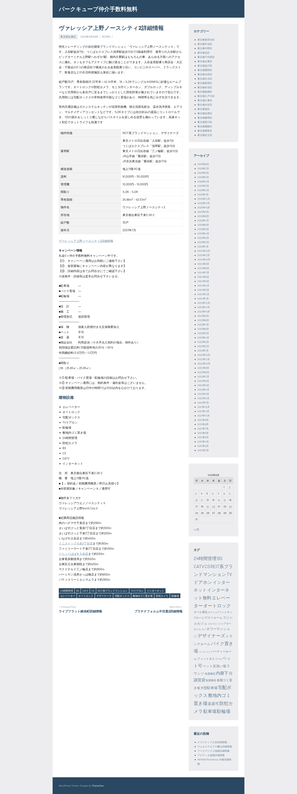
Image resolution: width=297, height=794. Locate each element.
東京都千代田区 (206, 56)
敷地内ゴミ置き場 (143, 595)
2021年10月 (203, 415)
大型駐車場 (208, 688)
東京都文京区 (204, 78)
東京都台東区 (68, 36)
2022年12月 (203, 354)
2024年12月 (203, 250)
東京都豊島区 (204, 130)
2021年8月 (203, 424)
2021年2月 (203, 450)
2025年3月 (203, 237)
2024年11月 (203, 255)
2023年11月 (203, 307)
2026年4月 (203, 181)
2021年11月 (203, 411)
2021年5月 (203, 437)
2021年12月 (203, 406)
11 (202, 499)
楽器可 (213, 703)
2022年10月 (203, 363)
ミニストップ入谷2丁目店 (76, 543)
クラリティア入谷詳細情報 (212, 742)
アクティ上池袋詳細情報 (211, 755)
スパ (204, 629)
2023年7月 (203, 324)
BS (77, 590)
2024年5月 (203, 281)
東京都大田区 (204, 74)
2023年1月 (203, 350)
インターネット (155, 590)
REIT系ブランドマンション (112, 590)
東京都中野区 (204, 48)
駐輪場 (175, 595)
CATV (85, 590)
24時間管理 (66, 590)
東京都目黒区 (204, 113)
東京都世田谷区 (206, 39)
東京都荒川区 (204, 121)
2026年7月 (203, 168)
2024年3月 (203, 289)
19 (208, 506)
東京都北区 (203, 52)
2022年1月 (203, 402)
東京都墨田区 (204, 69)
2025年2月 (203, 242)
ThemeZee (98, 785)
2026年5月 (203, 177)
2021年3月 (203, 445)
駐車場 (209, 711)
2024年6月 (203, 276)
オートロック (85, 595)
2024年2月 (203, 294)
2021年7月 (203, 428)
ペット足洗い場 (214, 666)
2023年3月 (203, 341)
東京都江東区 (204, 100)
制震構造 (211, 680)
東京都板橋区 (204, 91)
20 (213, 506)
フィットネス (206, 658)
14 (219, 499)
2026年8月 (203, 164)
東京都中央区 (204, 43)
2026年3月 (203, 185)
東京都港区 (203, 108)
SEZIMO (106, 36)
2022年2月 (203, 398)
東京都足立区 (204, 134)
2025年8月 (203, 216)
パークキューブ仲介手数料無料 (98, 8)
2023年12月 (203, 302)
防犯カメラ (162, 595)
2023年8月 (203, 320)
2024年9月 (203, 263)
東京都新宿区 (204, 82)
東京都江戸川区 (206, 95)
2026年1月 (203, 194)
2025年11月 (203, 203)
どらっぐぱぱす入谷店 (73, 554)
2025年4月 (203, 233)
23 (230, 506)
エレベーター (67, 595)
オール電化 (201, 612)
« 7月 (196, 529)
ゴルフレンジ (214, 623)
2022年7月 (203, 376)
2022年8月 (203, 372)
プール (218, 659)
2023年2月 (203, 346)
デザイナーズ (104, 595)
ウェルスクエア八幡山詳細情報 (214, 746)
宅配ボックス (122, 595)
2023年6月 (203, 328)
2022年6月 (203, 380)
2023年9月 (203, 315)
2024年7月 (203, 272)
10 (196, 499)
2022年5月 (203, 385)
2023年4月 (203, 337)
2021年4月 (203, 441)
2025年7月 (203, 220)
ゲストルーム (213, 617)
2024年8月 (203, 268)
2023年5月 (203, 333)
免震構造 (210, 673)
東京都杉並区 (204, 87)
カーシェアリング (217, 612)
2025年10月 (203, 207)
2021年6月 (203, 432)
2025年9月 (203, 211)
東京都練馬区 (204, 117)
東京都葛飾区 (204, 126)
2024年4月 (203, 285)
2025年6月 (203, 224)
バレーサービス (204, 652)
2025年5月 (203, 229)
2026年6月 (203, 172)
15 (225, 499)
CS (92, 590)
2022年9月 (203, 367)
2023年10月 (203, 311)
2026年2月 (203, 190)
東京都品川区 (204, 65)
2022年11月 (203, 359)
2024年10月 (203, 259)
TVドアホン (137, 590)
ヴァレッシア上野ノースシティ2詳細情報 (86, 241)
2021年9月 (203, 419)
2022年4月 (203, 389)
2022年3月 (203, 393)
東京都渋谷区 (204, 104)
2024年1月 (203, 298)
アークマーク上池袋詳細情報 (213, 750)
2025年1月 (203, 246)
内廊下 (222, 672)
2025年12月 (203, 198)
